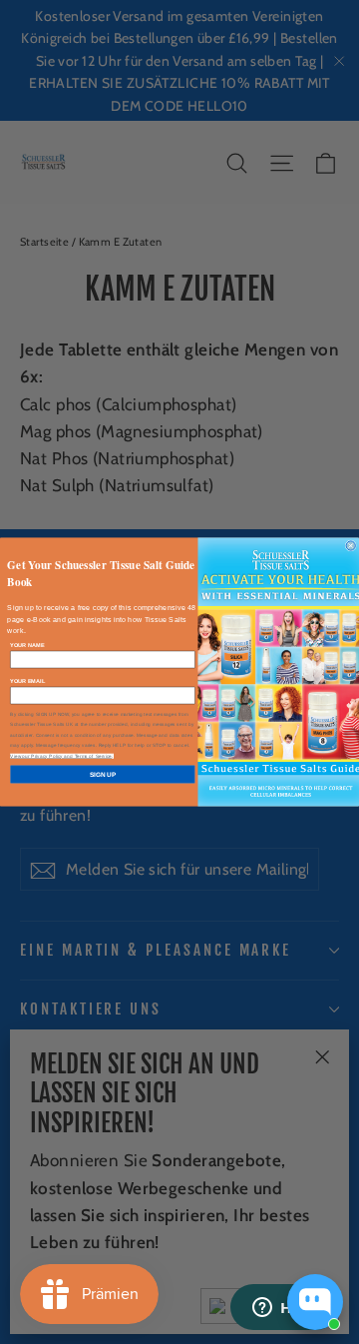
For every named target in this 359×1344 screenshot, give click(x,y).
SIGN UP (103, 774)
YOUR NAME (27, 645)
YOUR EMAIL (27, 681)
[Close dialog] (350, 545)
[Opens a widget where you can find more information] (284, 1309)
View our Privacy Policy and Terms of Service (61, 755)
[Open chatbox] (315, 1302)
